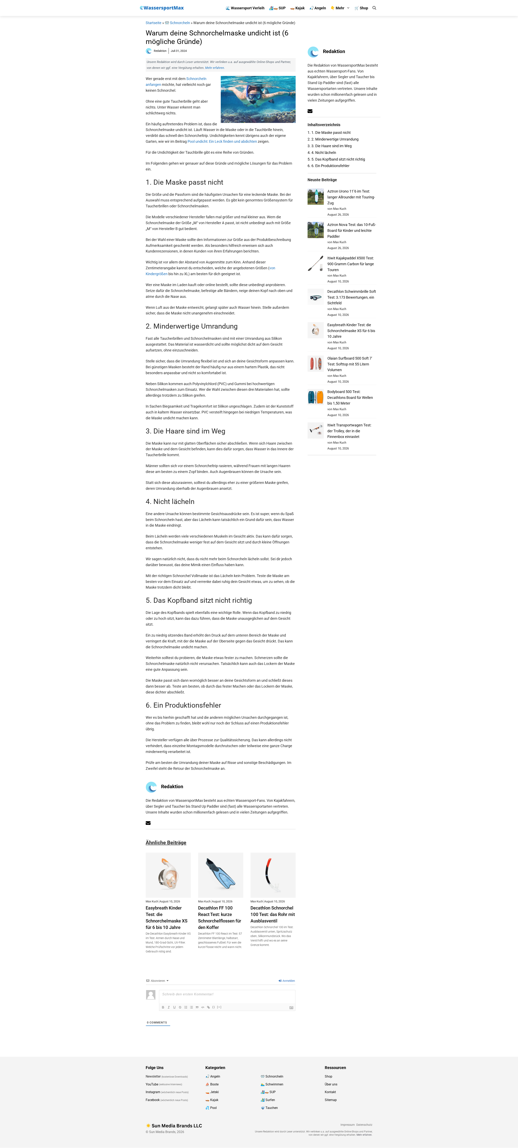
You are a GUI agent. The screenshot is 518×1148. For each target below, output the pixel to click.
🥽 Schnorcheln (177, 23)
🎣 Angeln (317, 8)
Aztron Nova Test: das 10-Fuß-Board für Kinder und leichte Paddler (351, 231)
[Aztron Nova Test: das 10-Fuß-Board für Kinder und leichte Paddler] (316, 231)
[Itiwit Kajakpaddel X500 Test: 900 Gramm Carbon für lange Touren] (316, 264)
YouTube (152, 1084)
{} (213, 1006)
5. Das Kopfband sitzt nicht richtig (336, 159)
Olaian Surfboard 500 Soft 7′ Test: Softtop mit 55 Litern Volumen (349, 364)
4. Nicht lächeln (322, 152)
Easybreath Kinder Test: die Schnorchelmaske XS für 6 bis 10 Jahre (166, 917)
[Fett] (163, 1007)
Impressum (348, 1125)
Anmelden (288, 980)
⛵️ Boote (212, 1084)
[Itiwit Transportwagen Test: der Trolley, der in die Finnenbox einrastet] (316, 431)
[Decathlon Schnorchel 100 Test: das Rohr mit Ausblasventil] (273, 895)
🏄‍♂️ (263, 1100)
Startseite (153, 23)
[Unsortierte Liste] (191, 1007)
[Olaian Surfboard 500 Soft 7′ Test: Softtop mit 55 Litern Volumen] (316, 365)
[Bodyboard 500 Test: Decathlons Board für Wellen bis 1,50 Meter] (316, 398)
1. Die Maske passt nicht (329, 132)
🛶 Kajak (297, 8)
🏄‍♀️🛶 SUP (277, 8)
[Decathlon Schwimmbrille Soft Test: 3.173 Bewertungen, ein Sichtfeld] (316, 298)
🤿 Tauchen (269, 1108)
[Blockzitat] (197, 1007)
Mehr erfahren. (215, 68)
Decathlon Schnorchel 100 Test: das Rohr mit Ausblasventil (273, 914)
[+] (219, 1006)
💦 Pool (211, 1108)
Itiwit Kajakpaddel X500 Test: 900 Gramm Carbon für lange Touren (350, 264)
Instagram (153, 1092)
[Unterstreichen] (174, 1007)
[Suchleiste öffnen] (374, 8)
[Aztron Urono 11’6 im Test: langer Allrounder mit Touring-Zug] (316, 197)
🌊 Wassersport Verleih (245, 8)
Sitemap (331, 1100)
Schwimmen (274, 1084)
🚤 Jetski (212, 1092)
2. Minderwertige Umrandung (333, 139)
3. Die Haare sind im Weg (330, 146)
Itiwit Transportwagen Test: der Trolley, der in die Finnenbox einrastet (349, 431)
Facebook (153, 1100)
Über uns (331, 1084)
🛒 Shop (361, 8)
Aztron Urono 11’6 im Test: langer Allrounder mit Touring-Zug (351, 197)
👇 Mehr (337, 8)
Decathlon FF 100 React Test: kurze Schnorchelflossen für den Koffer (219, 917)
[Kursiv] (169, 1007)
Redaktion (172, 786)
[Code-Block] (203, 1007)
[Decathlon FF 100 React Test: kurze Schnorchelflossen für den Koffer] (220, 895)
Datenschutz (364, 1125)
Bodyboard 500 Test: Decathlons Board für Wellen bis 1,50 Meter (350, 398)
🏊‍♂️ (263, 1084)
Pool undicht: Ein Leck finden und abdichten (222, 141)
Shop (328, 1076)
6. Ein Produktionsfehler (328, 166)
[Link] (208, 1007)
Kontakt (330, 1092)
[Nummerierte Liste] (186, 1007)
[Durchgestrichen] (180, 1007)
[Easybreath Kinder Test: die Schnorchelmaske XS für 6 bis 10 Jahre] (168, 895)
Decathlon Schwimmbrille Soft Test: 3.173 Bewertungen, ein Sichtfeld (351, 297)
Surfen (270, 1100)
